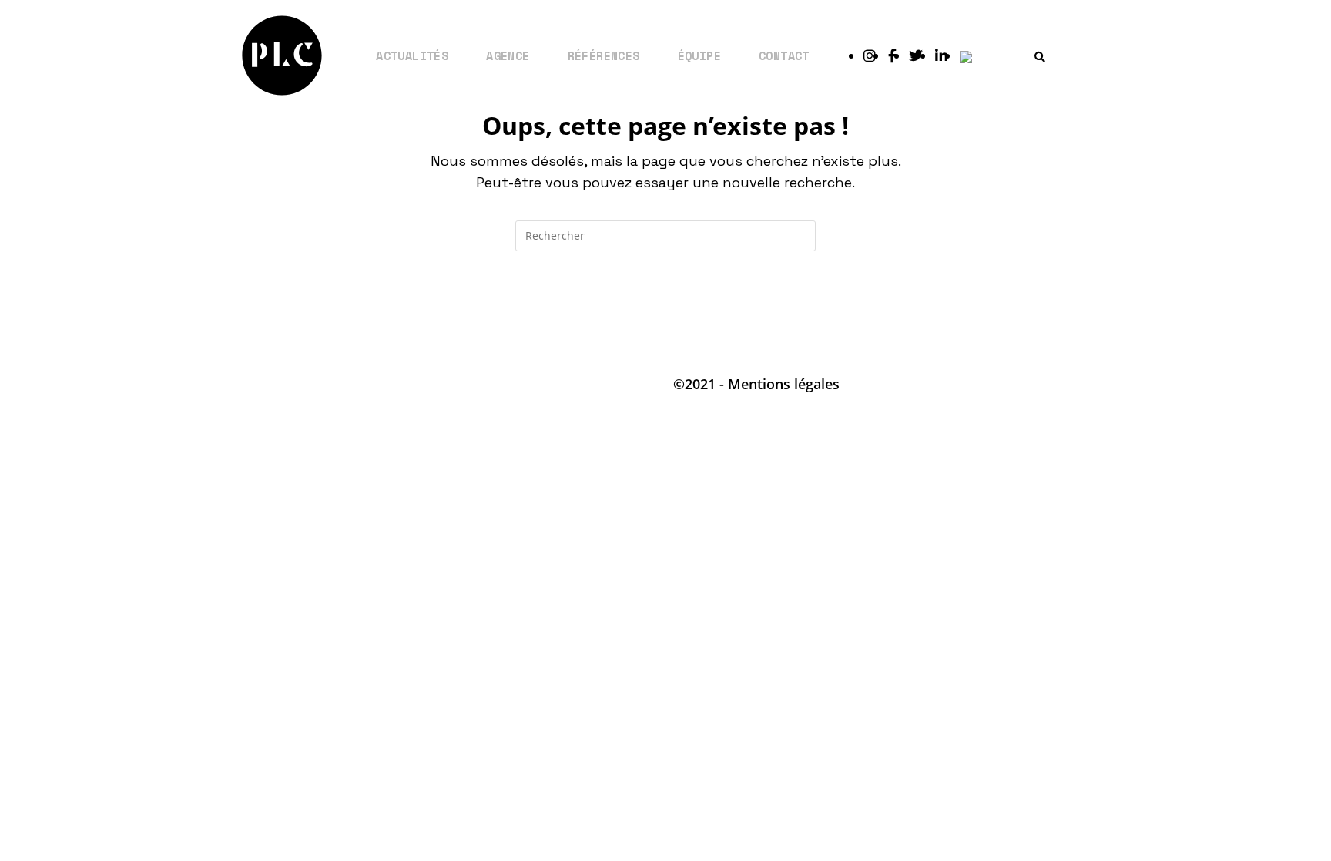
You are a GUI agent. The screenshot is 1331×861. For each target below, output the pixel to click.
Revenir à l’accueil (665, 314)
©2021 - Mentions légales (756, 384)
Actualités (412, 55)
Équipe (699, 55)
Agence (507, 55)
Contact (784, 55)
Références (604, 55)
